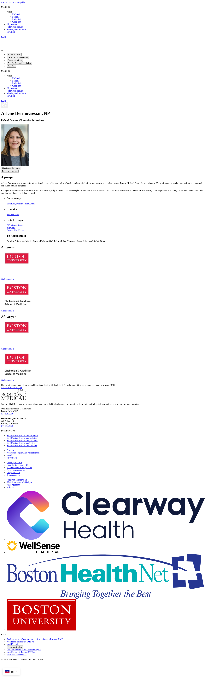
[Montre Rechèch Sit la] (4, 105)
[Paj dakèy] (14, 399)
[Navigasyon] (2, 50)
